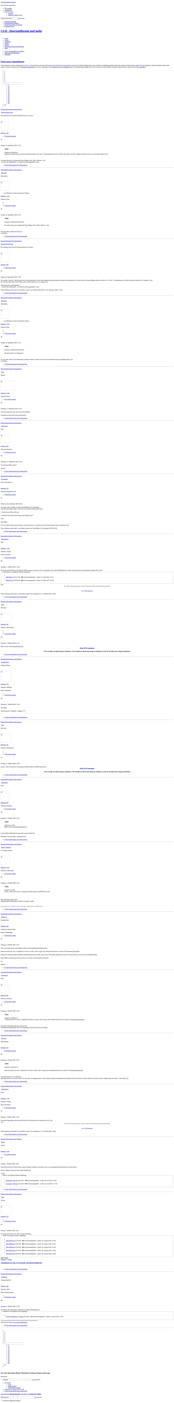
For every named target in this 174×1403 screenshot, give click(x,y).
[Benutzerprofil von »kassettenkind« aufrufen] (6, 681)
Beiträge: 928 (4, 926)
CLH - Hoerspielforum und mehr (21, 30)
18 (8, 93)
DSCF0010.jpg (10, 1250)
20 (8, 95)
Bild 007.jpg (9, 580)
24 (8, 98)
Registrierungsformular (28, 67)
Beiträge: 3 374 (5, 196)
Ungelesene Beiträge (10, 21)
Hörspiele (3, 1259)
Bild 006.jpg (9, 577)
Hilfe (86, 65)
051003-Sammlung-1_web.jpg (14, 1316)
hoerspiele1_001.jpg (11, 1180)
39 (1, 1224)
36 (1, 1054)
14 (8, 90)
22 (8, 96)
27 (1, 497)
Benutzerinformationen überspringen (11, 109)
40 (1, 1300)
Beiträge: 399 (4, 1286)
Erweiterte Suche (9, 26)
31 (1, 757)
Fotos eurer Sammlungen (12, 61)
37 (1, 1111)
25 (1, 402)
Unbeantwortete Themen (11, 23)
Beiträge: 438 (4, 133)
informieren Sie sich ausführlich (61, 67)
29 (1, 637)
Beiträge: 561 (4, 624)
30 (8, 103)
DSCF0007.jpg (10, 1240)
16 (8, 91)
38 (1, 1157)
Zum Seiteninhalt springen (8, 2)
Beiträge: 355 (4, 1216)
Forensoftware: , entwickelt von (21, 1394)
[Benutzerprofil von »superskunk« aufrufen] (5, 443)
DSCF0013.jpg (10, 1254)
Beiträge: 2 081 (5, 393)
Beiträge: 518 (4, 684)
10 (8, 86)
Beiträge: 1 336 (5, 548)
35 (1, 1005)
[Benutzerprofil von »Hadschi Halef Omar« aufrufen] (4, 130)
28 (8, 101)
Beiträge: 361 (4, 1047)
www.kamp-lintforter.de (20, 1322)
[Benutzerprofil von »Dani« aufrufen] (7, 390)
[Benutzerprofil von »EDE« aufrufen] (6, 621)
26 (8, 100)
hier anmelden (141, 67)
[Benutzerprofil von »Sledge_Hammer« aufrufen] (5, 864)
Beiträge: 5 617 (5, 867)
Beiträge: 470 (4, 488)
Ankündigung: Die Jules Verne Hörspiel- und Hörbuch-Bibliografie (21, 1263)
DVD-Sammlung (89, 590)
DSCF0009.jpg (10, 1247)
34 (1, 938)
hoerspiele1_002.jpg (11, 1184)
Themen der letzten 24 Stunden (13, 25)
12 (8, 88)
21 (1, 139)
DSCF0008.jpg (10, 1244)
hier (19, 646)
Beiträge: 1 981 (5, 1151)
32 (5, 104)
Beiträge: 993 (4, 446)
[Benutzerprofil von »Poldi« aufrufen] (6, 1213)
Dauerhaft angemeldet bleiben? (12, 1400)
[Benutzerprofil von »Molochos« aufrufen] (5, 190)
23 (1, 271)
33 (1, 877)
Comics (9, 1259)
